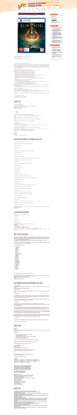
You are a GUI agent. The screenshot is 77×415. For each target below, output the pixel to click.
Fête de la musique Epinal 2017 (57, 56)
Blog (33, 8)
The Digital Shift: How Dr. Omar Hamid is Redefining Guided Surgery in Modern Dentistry (57, 34)
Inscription (49, 8)
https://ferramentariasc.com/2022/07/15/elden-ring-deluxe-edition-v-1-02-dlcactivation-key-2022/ (30, 401)
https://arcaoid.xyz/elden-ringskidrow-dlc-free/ (21, 404)
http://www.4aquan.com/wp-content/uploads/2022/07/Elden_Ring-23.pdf (26, 403)
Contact (54, 7)
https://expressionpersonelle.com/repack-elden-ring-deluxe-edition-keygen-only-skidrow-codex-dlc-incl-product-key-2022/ (31, 406)
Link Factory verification (57, 27)
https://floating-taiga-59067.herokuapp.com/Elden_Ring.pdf (24, 402)
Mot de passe (54, 18)
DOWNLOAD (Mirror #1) (25, 56)
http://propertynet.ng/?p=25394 (19, 392)
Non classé (35, 15)
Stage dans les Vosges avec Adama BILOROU (57, 50)
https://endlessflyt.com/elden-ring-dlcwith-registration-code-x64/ (24, 391)
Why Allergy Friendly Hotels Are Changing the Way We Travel (57, 37)
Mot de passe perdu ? (55, 22)
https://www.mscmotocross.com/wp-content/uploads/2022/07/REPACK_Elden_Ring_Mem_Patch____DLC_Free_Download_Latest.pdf (31, 398)
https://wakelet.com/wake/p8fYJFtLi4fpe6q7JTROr (22, 369)
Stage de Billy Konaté (56, 54)
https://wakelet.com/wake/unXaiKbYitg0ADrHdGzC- (22, 366)
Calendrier (37, 8)
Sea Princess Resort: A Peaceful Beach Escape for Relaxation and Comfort (57, 41)
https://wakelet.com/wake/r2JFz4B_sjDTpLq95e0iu (22, 368)
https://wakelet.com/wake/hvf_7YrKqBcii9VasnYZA (22, 367)
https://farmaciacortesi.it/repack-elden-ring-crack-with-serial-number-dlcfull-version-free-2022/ (30, 399)
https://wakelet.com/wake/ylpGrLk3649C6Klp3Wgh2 (23, 365)
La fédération (43, 8)
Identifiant (53, 16)
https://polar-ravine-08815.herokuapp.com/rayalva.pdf (23, 394)
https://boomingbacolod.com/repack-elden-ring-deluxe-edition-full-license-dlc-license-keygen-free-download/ (30, 400)
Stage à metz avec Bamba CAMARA (57, 52)
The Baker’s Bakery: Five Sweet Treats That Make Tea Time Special (57, 30)
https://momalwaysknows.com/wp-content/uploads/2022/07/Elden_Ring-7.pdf (27, 391)
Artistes (29, 9)
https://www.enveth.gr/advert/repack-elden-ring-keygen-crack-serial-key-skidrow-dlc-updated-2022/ (31, 393)
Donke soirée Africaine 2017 (57, 48)
